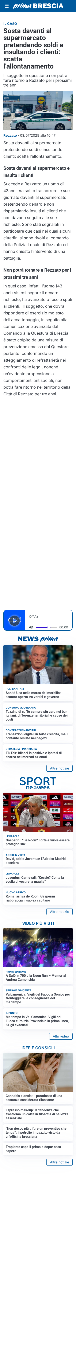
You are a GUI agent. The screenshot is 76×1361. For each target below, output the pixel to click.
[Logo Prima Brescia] (38, 6)
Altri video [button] (61, 1036)
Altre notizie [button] (59, 768)
